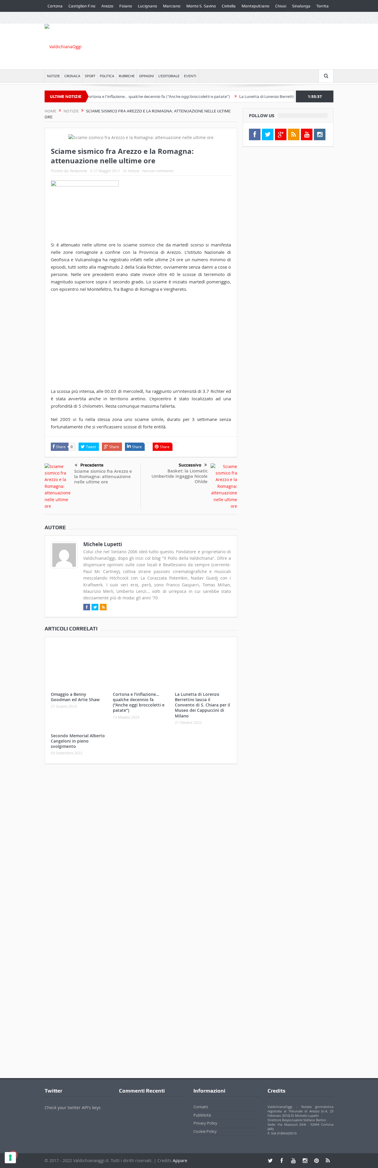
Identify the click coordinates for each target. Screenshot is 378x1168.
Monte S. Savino (201, 6)
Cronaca (72, 76)
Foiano (125, 6)
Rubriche (127, 76)
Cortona (55, 6)
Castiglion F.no (82, 6)
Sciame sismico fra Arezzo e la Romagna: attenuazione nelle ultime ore (103, 476)
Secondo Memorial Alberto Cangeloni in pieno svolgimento (78, 741)
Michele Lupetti (102, 544)
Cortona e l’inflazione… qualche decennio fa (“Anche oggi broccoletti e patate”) (143, 96)
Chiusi (280, 6)
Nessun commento (157, 170)
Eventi (190, 76)
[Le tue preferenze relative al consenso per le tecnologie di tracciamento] (10, 1157)
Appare (180, 1160)
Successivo (190, 465)
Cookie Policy (205, 1131)
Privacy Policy (205, 1123)
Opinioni (146, 76)
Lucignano (147, 6)
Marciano (171, 6)
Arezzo (107, 6)
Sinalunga (301, 6)
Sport (90, 76)
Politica (107, 76)
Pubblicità (202, 1115)
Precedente (91, 465)
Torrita (322, 6)
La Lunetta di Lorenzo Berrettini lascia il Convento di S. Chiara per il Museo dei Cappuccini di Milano (202, 705)
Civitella (229, 6)
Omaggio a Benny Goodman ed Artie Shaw (75, 696)
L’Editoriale (169, 76)
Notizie (53, 76)
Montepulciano (255, 6)
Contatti (200, 1106)
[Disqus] (141, 847)
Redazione (78, 170)
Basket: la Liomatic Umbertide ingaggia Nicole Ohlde (179, 476)
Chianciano (58, 17)
